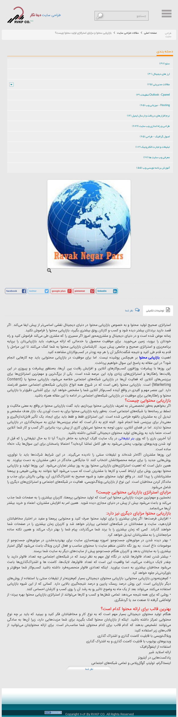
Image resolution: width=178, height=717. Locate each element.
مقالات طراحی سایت (128, 33)
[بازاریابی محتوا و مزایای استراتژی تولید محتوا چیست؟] (49, 270)
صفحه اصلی (150, 33)
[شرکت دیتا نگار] (18, 15)
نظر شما (89, 669)
